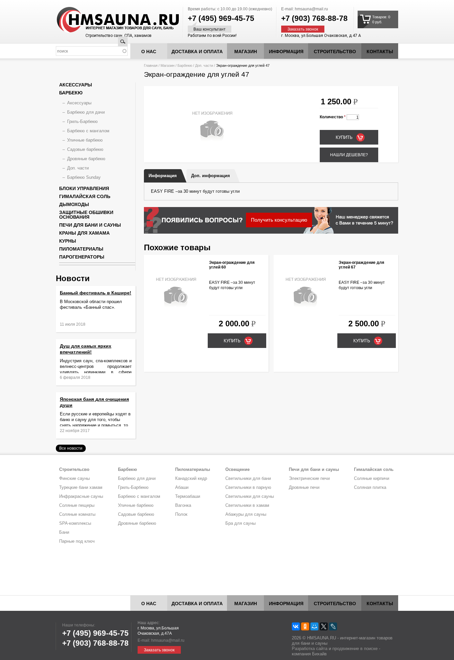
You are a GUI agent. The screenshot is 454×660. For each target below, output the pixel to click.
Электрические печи (309, 478)
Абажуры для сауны (245, 514)
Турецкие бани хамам (80, 487)
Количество (333, 117)
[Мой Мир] (314, 626)
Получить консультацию (279, 220)
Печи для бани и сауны (90, 225)
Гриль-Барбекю (82, 121)
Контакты (380, 51)
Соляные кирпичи (371, 478)
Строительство (335, 51)
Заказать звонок (302, 29)
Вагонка (183, 505)
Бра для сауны (240, 523)
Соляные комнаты (77, 514)
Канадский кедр (191, 478)
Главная (151, 65)
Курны (67, 241)
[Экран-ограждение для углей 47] (212, 152)
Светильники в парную (248, 487)
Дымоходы (74, 204)
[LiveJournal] (333, 626)
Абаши (181, 487)
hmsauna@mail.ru (311, 9)
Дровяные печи (304, 487)
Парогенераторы (81, 257)
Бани (64, 532)
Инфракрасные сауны (81, 496)
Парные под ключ (77, 541)
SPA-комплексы (75, 523)
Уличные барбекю (85, 140)
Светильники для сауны (249, 496)
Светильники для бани (248, 478)
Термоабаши (187, 496)
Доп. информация (210, 175)
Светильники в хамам (247, 505)
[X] (324, 626)
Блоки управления (84, 188)
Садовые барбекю (85, 149)
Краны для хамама (84, 233)
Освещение (237, 469)
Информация (163, 175)
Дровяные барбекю (86, 158)
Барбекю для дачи (86, 112)
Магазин (245, 51)
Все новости (70, 448)
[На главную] (105, 20)
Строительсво (74, 469)
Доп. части (204, 65)
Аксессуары (75, 84)
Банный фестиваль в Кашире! (95, 292)
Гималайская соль (84, 196)
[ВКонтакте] (296, 626)
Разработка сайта (309, 648)
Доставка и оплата (197, 51)
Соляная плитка (370, 487)
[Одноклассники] (305, 626)
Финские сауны (74, 478)
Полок (181, 514)
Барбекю (184, 65)
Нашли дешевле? (349, 155)
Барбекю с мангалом (88, 130)
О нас (148, 51)
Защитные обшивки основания (86, 214)
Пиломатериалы (81, 249)
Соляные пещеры (76, 505)
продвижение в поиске (355, 648)
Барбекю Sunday (84, 177)
